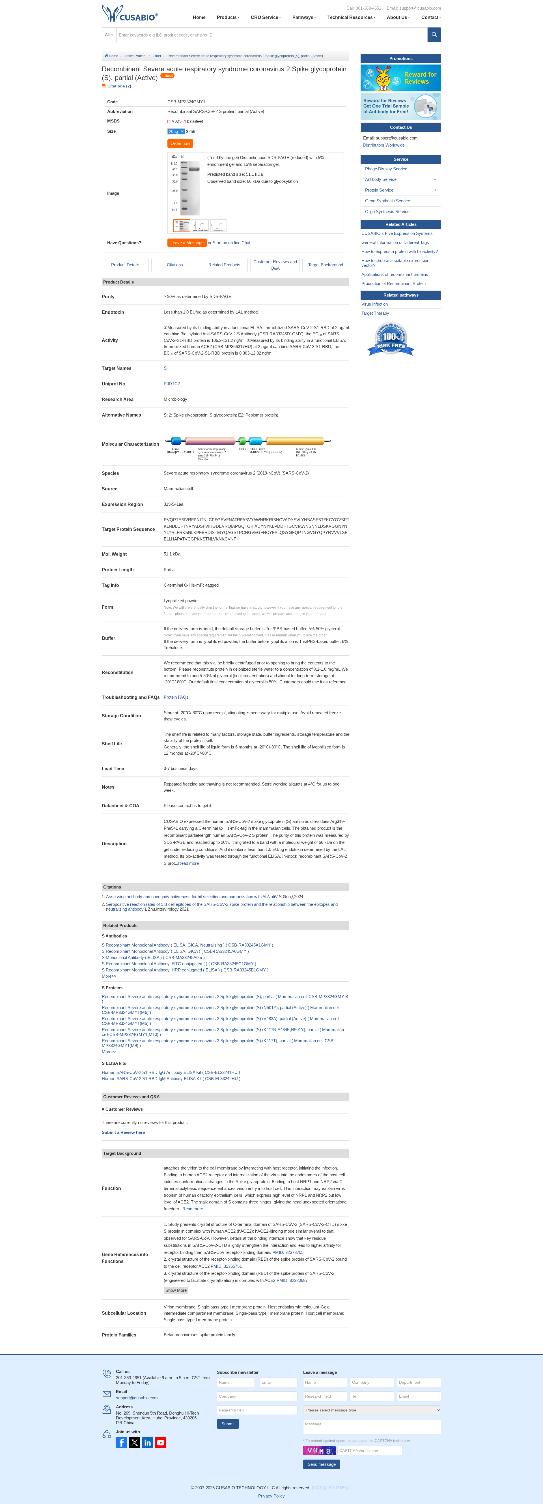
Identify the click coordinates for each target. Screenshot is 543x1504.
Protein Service (379, 190)
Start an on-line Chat (231, 242)
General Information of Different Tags (395, 242)
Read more (188, 863)
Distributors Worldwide (383, 145)
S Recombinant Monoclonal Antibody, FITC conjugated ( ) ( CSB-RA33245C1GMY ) (179, 963)
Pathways (302, 17)
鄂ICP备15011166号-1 (331, 1487)
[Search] (434, 34)
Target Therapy (375, 313)
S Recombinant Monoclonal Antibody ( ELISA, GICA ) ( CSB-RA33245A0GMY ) (175, 951)
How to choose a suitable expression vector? (395, 263)
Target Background (325, 264)
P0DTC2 (172, 383)
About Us (397, 17)
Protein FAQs (176, 697)
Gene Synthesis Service (387, 200)
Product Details (125, 264)
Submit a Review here (123, 1132)
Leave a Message (187, 242)
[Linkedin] (146, 1442)
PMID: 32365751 (226, 1266)
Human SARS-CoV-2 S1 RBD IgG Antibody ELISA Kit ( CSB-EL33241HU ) (171, 1072)
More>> (109, 976)
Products (227, 17)
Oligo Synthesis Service (387, 211)
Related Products (224, 264)
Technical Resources (350, 17)
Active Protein (135, 56)
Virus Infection (374, 304)
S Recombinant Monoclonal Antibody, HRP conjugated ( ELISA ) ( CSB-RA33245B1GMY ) (185, 969)
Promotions (401, 58)
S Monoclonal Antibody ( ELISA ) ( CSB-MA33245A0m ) (153, 957)
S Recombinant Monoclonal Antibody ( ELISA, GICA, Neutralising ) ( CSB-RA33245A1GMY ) (187, 945)
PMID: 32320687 (292, 1280)
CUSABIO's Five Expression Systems (397, 233)
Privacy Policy (271, 1496)
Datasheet (195, 121)
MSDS (177, 121)
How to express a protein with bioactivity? (399, 251)
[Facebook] (121, 1442)
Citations (175, 264)
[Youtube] (159, 1442)
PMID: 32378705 (287, 1252)
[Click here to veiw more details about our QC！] (392, 338)
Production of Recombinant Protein (393, 283)
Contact (429, 17)
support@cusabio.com (420, 8)
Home (199, 17)
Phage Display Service (386, 168)
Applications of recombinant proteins (394, 274)
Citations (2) (119, 86)
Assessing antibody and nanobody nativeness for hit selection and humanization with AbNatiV (192, 896)
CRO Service (264, 17)
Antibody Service (381, 179)
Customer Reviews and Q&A (275, 265)
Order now (180, 143)
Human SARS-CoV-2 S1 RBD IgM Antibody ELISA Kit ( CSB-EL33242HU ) (171, 1078)
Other (157, 56)
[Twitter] (134, 1442)
